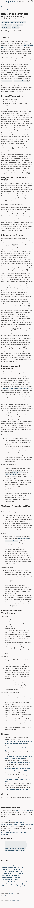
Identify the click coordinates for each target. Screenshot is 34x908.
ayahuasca (6, 22)
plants (9, 6)
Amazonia (16, 27)
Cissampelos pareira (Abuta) (9, 879)
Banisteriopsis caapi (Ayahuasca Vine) (16, 846)
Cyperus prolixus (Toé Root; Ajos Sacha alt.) (14, 881)
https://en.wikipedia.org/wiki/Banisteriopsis (17, 762)
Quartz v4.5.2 (13, 893)
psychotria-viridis (6, 81)
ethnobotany (7, 27)
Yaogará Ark (11, 1)
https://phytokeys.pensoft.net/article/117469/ (18, 789)
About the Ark (5, 896)
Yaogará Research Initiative (15, 820)
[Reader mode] (32, 1)
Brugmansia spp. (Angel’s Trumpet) (15, 850)
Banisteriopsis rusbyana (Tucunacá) (15, 848)
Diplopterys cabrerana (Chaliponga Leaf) (13, 886)
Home (3, 6)
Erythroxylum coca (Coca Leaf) (10, 888)
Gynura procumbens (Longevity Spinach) (13, 890)
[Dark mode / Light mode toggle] (29, 1)
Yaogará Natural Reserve (14, 900)
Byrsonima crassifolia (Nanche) (10, 875)
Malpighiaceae (18, 25)
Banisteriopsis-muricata (19, 22)
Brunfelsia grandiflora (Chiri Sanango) (12, 873)
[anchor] (11, 37)
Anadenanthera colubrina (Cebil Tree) (15, 842)
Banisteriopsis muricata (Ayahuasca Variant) (14, 9)
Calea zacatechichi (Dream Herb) (10, 877)
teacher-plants (7, 25)
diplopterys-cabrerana (20, 81)
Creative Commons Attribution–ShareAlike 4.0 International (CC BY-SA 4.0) (17, 823)
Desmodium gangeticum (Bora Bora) (12, 884)
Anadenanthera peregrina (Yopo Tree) (16, 844)
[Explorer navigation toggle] (2, 1)
